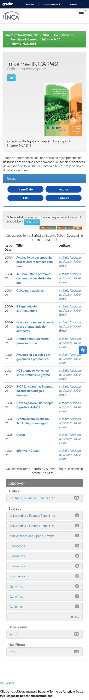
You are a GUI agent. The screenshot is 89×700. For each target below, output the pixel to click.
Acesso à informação (52, 4)
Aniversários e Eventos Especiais (32, 525)
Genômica (16, 606)
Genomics (16, 586)
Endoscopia (18, 546)
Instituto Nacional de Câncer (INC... (33, 498)
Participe (73, 4)
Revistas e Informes (24, 39)
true (12, 652)
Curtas (20, 434)
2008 (13, 634)
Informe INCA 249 (28, 450)
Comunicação (63, 35)
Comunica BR (29, 4)
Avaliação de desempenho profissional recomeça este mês (34, 262)
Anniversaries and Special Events (32, 536)
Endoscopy (17, 556)
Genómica (16, 596)
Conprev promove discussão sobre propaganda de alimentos (35, 327)
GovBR (7, 4)
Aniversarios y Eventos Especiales (32, 515)
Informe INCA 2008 (23, 43)
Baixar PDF (7, 683)
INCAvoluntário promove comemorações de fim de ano (33, 278)
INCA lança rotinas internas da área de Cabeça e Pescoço (34, 391)
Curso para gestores (30, 290)
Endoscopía (18, 566)
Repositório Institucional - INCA (27, 35)
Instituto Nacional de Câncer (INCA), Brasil (70, 261)
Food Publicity (19, 576)
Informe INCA (51, 39)
